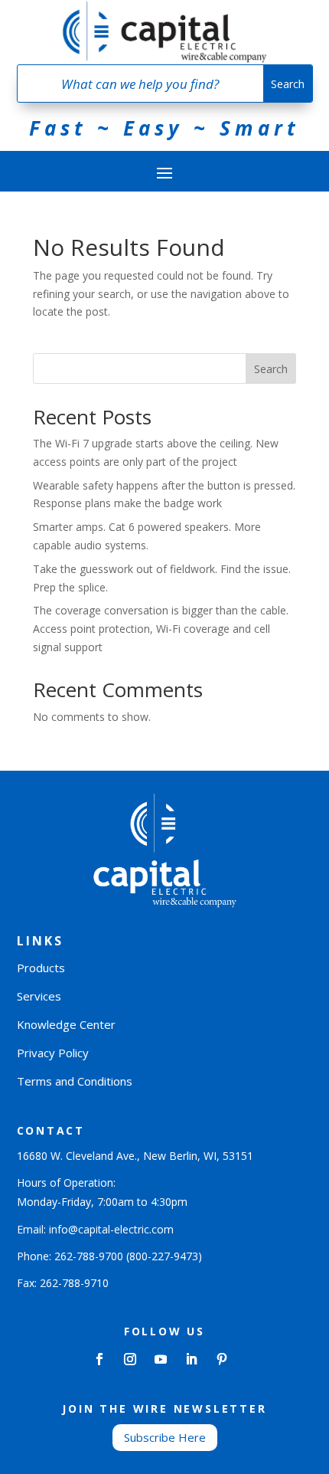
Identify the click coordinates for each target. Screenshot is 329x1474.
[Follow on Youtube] (160, 1359)
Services (39, 996)
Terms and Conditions (74, 1081)
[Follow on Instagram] (130, 1359)
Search (271, 369)
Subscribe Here (165, 1437)
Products (41, 967)
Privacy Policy (53, 1052)
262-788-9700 (88, 1256)
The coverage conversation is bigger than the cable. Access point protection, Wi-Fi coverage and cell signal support (160, 628)
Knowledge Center (66, 1024)
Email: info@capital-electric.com (95, 1229)
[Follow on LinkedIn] (191, 1359)
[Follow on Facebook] (99, 1359)
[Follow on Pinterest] (222, 1359)
